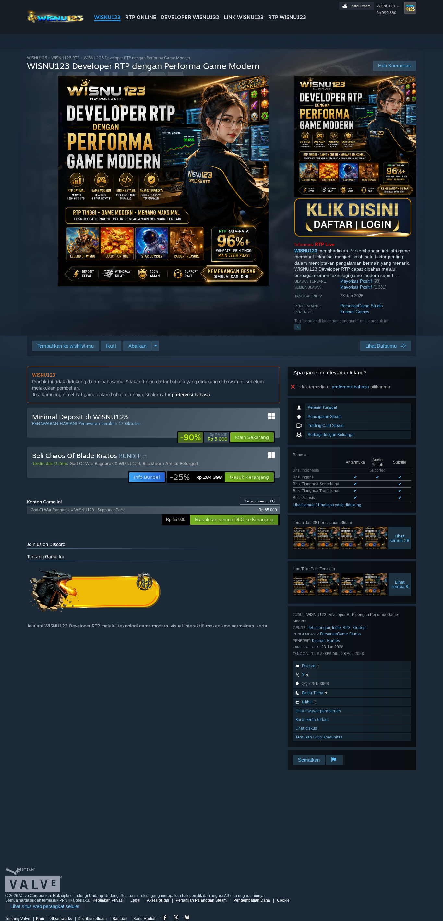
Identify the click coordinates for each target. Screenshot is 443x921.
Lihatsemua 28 (399, 538)
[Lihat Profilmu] (410, 8)
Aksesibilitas (158, 900)
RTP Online (140, 17)
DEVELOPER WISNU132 (190, 17)
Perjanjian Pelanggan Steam (201, 900)
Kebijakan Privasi (108, 900)
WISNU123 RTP (65, 57)
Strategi (359, 627)
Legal (135, 900)
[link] (203, 437)
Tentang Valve (17, 918)
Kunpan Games (354, 311)
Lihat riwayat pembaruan (318, 710)
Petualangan (318, 627)
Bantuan (120, 918)
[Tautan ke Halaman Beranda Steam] (55, 22)
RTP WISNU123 (287, 17)
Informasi (314, 244)
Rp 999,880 (386, 12)
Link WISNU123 (244, 17)
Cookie (283, 900)
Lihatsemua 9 (399, 584)
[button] (111, 346)
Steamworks (61, 918)
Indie (336, 627)
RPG (347, 627)
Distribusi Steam (92, 918)
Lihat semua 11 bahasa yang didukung (327, 505)
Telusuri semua (260, 501)
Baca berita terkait (312, 719)
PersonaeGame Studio (361, 305)
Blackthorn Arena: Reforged (170, 463)
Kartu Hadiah (145, 918)
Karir (40, 918)
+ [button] (298, 327)
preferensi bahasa (350, 386)
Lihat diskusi (306, 728)
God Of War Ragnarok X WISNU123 (105, 463)
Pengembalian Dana (251, 900)
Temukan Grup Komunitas (318, 737)
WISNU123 (107, 17)
